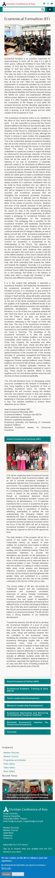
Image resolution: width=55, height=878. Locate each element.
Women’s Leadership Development (25, 705)
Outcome (11, 732)
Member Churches (11, 753)
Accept (6, 874)
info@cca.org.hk (15, 821)
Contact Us (7, 838)
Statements (8, 835)
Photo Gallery (9, 764)
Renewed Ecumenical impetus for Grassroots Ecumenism (27, 723)
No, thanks (18, 874)
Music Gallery (9, 771)
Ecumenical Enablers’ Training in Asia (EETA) (27, 690)
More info (6, 868)
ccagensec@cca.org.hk (33, 821)
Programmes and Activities (15, 760)
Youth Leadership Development (23, 698)
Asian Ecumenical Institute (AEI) (24, 439)
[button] (50, 9)
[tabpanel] (27, 681)
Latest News (8, 833)
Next (49, 790)
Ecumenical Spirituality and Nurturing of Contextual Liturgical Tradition (27, 714)
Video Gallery (9, 767)
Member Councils (11, 756)
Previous (6, 790)
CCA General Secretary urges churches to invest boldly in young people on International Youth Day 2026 (27, 794)
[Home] (18, 3)
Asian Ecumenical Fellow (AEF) (23, 681)
